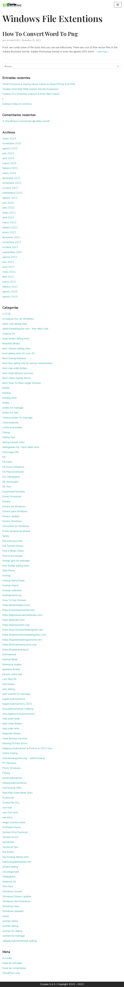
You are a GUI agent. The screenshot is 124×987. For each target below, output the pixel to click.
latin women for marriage (16, 694)
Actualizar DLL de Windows (18, 319)
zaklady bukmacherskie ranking (19, 941)
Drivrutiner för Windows (15, 526)
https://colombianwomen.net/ (18, 610)
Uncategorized (10, 872)
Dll (3, 457)
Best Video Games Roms (16, 378)
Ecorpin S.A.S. (48, 984)
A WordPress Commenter (17, 121)
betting (6, 393)
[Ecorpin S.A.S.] (12, 4)
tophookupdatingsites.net (16, 862)
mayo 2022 (9, 212)
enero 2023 (9, 173)
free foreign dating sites (15, 565)
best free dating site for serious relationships (27, 363)
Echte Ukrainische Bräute (16, 531)
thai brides (8, 852)
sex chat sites (10, 812)
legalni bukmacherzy (13, 699)
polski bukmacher (12, 778)
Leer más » (103, 51)
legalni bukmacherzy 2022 (17, 704)
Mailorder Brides (11, 733)
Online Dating (9, 753)
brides (5, 403)
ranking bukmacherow (14, 783)
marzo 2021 (9, 281)
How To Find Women (14, 600)
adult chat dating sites (14, 324)
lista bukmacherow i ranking (17, 709)
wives (5, 916)
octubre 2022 (10, 188)
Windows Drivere (12, 891)
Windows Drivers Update (16, 896)
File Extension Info (12, 541)
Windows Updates (13, 911)
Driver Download (11, 496)
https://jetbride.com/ (13, 620)
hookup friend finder (13, 580)
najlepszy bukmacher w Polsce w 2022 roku (27, 748)
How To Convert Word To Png (40, 33)
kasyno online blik (12, 674)
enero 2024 (9, 138)
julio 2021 (8, 262)
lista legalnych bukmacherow (18, 714)
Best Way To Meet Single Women (21, 383)
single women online (13, 822)
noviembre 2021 (11, 242)
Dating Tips (8, 437)
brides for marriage (12, 408)
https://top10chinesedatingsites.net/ (22, 630)
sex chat (7, 807)
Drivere (6, 501)
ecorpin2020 (13, 40)
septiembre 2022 (12, 193)
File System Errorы (12, 546)
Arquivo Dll (8, 333)
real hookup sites (12, 788)
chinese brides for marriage (17, 417)
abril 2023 (8, 158)
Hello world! (42, 121)
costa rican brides (12, 427)
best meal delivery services (17, 373)
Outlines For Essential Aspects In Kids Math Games (31, 94)
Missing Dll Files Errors (15, 743)
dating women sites (13, 442)
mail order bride (11, 718)
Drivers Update (10, 516)
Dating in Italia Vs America (16, 104)
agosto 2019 (9, 296)
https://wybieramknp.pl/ (15, 649)
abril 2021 (8, 276)
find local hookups (12, 556)
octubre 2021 (10, 247)
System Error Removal (15, 832)
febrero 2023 (10, 168)
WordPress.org (11, 973)
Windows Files (10, 906)
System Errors (10, 837)
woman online (10, 921)
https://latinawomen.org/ (15, 625)
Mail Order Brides (12, 723)
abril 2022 (8, 217)
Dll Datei (7, 462)
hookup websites (12, 590)
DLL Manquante (11, 477)
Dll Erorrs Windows (13, 467)
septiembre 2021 (12, 252)
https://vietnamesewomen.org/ (19, 644)
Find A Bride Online (13, 551)
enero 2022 (9, 232)
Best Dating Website (14, 358)
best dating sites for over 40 (18, 353)
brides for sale (10, 412)
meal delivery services (14, 738)
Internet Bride (10, 659)
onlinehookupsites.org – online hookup (23, 758)
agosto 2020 (9, 291)
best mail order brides (14, 368)
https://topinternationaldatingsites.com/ (24, 635)
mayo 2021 (9, 272)
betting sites (9, 398)
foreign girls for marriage (16, 560)
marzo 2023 (9, 163)
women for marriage (13, 936)
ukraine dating (10, 867)
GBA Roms (8, 570)
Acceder (7, 958)
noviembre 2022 (11, 183)
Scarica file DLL (11, 802)
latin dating (8, 689)
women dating (10, 926)
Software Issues (11, 827)
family (5, 536)
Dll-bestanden (10, 482)
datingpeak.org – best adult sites (20, 447)
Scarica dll (8, 798)
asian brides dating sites (15, 338)
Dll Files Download (12, 472)
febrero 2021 (10, 287)
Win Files (7, 886)
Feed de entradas (12, 963)
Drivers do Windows (14, 506)
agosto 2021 (9, 257)
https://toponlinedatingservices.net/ (22, 640)
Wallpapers (9, 876)
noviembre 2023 (11, 143)
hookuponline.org (11, 595)
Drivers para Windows (14, 511)
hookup (6, 575)
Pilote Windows (11, 768)
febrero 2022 (10, 227)
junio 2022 (8, 207)
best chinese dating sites (16, 348)
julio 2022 (8, 203)
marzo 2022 (9, 222)
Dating (6, 432)
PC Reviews (9, 763)
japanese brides (11, 669)
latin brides (8, 684)
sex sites (7, 817)
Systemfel (8, 842)
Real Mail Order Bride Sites (17, 793)
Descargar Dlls (10, 452)
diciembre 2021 (11, 237)
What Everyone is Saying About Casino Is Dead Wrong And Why (38, 84)
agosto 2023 (9, 148)
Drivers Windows (12, 521)
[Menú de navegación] (118, 4)
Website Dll (9, 881)
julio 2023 (8, 153)
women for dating (12, 931)
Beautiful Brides (11, 343)
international (9, 654)
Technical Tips (10, 847)
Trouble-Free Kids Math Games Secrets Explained (30, 89)
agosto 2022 (9, 198)
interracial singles (12, 664)
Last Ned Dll (9, 679)
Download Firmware (13, 491)
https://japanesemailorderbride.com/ (22, 615)
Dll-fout (6, 486)
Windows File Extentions (16, 901)
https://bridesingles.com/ (16, 605)
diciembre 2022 (11, 178)
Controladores (10, 422)
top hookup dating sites (15, 857)
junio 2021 (8, 267)
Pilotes (6, 773)
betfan (6, 388)
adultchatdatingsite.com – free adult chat (25, 328)
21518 (6, 314)
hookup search (10, 585)
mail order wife (10, 728)
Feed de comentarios (14, 968)
